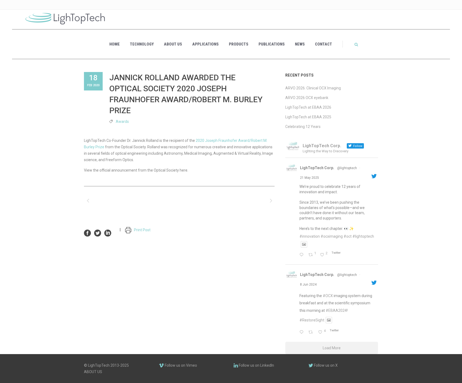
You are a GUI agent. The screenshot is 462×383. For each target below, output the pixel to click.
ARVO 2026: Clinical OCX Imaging (313, 88)
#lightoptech (363, 236)
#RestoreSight (311, 320)
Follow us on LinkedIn (256, 365)
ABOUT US (93, 372)
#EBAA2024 (336, 310)
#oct (348, 236)
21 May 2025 (309, 178)
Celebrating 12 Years (303, 126)
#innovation (309, 236)
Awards (122, 121)
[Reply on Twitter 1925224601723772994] (302, 255)
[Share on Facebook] (87, 232)
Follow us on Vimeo (180, 365)
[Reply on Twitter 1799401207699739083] (302, 332)
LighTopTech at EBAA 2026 (308, 107)
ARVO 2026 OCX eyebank (306, 98)
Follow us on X (325, 365)
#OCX (328, 296)
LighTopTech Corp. (317, 168)
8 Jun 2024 (308, 284)
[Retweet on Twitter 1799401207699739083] (312, 332)
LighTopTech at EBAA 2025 (308, 117)
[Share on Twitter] (97, 232)
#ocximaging (332, 236)
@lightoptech (347, 168)
